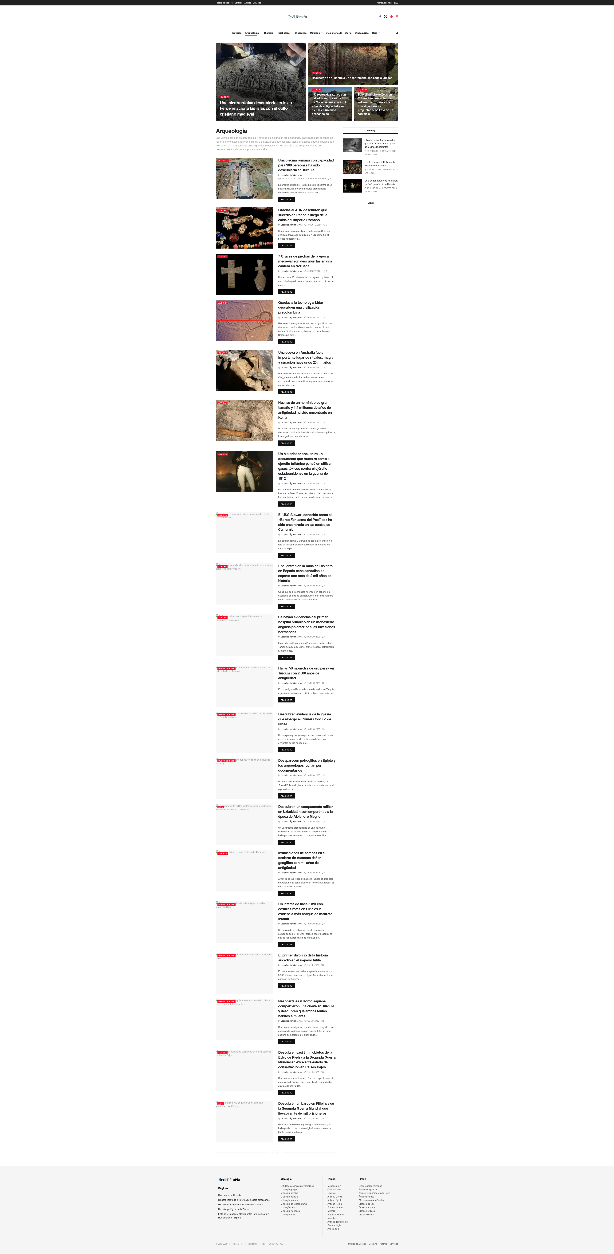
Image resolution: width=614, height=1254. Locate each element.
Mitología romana (289, 1200)
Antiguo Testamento (337, 1221)
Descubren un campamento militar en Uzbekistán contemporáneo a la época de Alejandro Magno (305, 811)
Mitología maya (288, 1214)
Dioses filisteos (366, 1214)
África (222, 403)
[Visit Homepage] (298, 16)
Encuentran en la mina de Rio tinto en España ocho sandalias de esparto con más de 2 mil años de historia (305, 573)
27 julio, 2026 (313, 534)
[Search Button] (397, 33)
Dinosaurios (362, 33)
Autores (247, 2)
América (222, 303)
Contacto (238, 2)
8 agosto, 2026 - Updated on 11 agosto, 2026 (303, 178)
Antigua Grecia (334, 1196)
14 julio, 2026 (313, 682)
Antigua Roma (334, 1203)
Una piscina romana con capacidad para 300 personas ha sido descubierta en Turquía (306, 165)
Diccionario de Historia (338, 33)
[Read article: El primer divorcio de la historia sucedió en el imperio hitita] (244, 973)
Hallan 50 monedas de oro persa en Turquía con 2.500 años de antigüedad (306, 673)
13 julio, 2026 (313, 775)
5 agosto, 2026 (314, 224)
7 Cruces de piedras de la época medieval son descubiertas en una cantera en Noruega (305, 261)
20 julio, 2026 (313, 636)
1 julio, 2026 (312, 1118)
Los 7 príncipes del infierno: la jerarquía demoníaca (380, 163)
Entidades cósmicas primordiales (297, 1185)
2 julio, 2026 (312, 1072)
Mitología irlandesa (290, 1210)
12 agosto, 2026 (256, 120)
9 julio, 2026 (312, 965)
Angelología (333, 1228)
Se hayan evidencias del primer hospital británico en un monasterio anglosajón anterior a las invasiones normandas (306, 624)
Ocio (374, 33)
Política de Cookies (224, 2)
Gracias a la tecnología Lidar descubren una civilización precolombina (300, 307)
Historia (268, 33)
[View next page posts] (278, 1152)
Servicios (257, 2)
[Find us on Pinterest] (391, 16)
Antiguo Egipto (334, 1200)
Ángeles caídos (366, 1196)
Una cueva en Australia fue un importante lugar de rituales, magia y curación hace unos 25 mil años (305, 357)
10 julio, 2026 (313, 872)
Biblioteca (284, 33)
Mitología (315, 33)
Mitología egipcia (289, 1196)
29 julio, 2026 (313, 367)
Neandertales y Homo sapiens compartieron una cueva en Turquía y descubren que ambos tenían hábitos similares (306, 1008)
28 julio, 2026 (313, 483)
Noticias (236, 33)
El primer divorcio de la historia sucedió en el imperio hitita (303, 957)
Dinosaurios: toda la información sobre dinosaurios (244, 1199)
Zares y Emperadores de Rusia (374, 1192)
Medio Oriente (226, 668)
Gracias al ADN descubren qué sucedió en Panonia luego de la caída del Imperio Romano (302, 214)
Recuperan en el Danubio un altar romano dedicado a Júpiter (352, 78)
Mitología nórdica (289, 1192)
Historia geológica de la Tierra (233, 1209)
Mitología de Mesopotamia (294, 1203)
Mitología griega (289, 1189)
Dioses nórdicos (367, 1210)
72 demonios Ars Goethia (371, 1200)
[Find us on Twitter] (385, 16)
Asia (220, 807)
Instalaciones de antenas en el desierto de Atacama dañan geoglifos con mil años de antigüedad (302, 860)
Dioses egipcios (366, 1203)
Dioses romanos (367, 1207)
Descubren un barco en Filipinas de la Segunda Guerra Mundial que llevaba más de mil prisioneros (306, 1108)
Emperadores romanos (370, 1185)
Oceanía (222, 352)
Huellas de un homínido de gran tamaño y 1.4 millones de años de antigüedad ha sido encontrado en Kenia (305, 410)
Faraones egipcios (368, 1189)
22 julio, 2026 (313, 585)
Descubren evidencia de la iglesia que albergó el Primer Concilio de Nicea (304, 718)
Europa (225, 97)
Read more (288, 199)
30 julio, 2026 (313, 317)
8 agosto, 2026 (367, 120)
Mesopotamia (334, 1185)
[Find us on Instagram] (397, 16)
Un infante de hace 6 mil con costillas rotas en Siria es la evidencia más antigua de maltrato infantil (305, 911)
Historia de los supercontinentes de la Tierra (240, 1204)
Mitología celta (288, 1207)
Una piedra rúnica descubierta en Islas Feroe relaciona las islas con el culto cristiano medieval (256, 108)
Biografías (301, 33)
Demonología (334, 1225)
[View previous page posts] (273, 1152)
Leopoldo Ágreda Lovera (233, 120)
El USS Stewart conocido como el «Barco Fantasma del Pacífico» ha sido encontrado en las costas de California (305, 522)
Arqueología (252, 33)
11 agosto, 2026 (321, 84)
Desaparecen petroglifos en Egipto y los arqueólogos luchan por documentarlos (307, 765)
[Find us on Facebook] (380, 16)
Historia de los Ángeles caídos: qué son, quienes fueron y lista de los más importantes (380, 143)
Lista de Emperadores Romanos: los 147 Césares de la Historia (381, 182)
